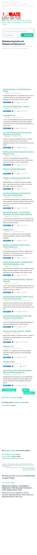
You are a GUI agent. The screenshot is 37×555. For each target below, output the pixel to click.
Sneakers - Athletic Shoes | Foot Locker (16, 178)
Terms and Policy (23, 467)
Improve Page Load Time (13, 4)
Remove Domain (23, 6)
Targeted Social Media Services (13, 458)
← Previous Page (9, 390)
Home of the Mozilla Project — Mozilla (16, 106)
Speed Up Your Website (10, 397)
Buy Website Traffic (9, 454)
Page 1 (25, 390)
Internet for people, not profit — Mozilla (17, 331)
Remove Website (13, 467)
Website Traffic (19, 402)
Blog (3, 8)
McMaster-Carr (8, 229)
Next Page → (29, 393)
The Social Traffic (8, 483)
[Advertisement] (18, 69)
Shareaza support (9, 361)
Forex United (6, 456)
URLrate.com (32, 470)
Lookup (28, 35)
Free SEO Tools (13, 6)
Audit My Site (6, 405)
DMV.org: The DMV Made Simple (14, 169)
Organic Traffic (10, 450)
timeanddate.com (9, 115)
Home (3, 4)
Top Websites (31, 467)
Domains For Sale (24, 4)
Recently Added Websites (29, 468)
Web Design (5, 6)
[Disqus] (18, 528)
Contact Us (30, 6)
